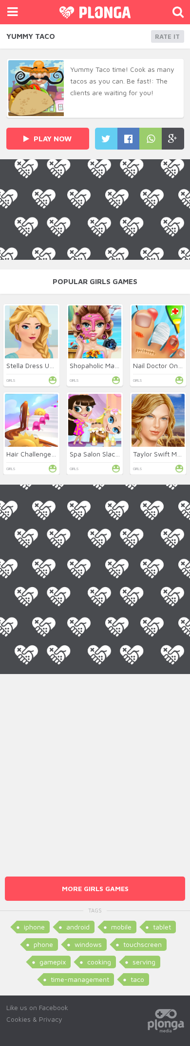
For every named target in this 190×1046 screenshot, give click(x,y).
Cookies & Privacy (34, 1019)
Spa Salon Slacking (99, 454)
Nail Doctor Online (161, 365)
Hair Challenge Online (39, 454)
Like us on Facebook (37, 1007)
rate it (167, 36)
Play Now (52, 139)
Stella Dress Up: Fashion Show (53, 365)
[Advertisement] (95, 768)
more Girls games (95, 888)
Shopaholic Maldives (101, 365)
